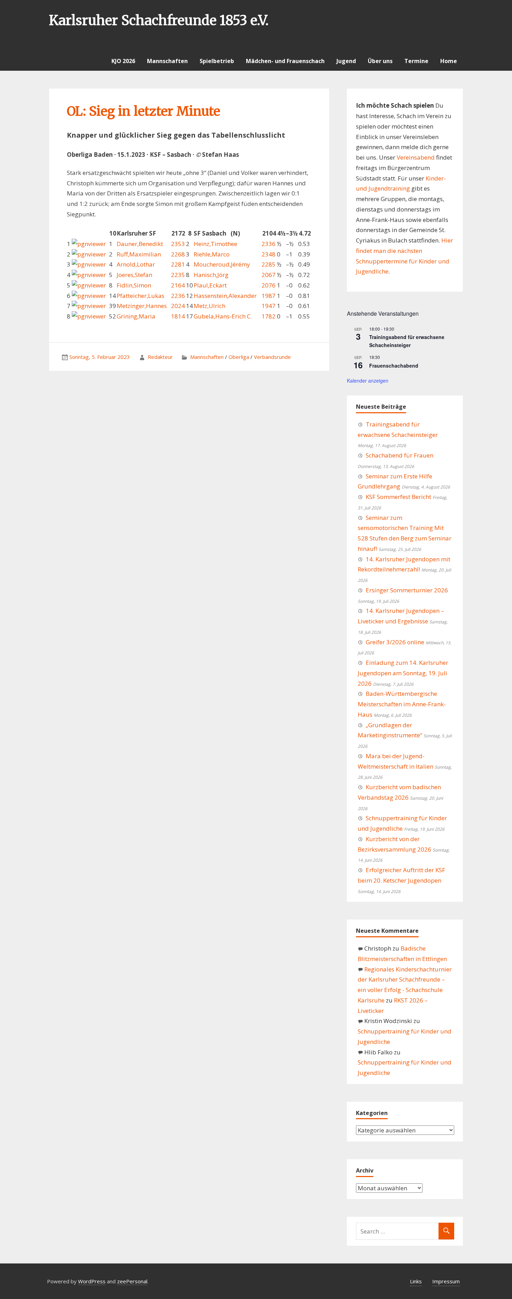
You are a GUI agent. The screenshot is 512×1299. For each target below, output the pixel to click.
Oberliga (238, 356)
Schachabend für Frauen (399, 455)
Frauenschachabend (393, 365)
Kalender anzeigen (367, 380)
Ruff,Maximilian (139, 254)
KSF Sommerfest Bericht (398, 497)
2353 (178, 244)
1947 (269, 306)
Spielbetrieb (217, 61)
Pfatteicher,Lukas (140, 296)
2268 (178, 254)
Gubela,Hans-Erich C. (223, 316)
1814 (178, 316)
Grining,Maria (136, 316)
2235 (178, 275)
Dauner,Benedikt (140, 244)
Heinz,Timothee (215, 244)
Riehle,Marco (212, 254)
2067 (269, 275)
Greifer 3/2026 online (395, 642)
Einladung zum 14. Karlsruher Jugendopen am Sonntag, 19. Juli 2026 (403, 673)
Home (448, 61)
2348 (269, 254)
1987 (269, 296)
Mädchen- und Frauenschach (285, 61)
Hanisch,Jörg (211, 275)
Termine (416, 61)
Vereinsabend (416, 157)
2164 (178, 285)
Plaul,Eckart (210, 285)
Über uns (380, 61)
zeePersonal (132, 1281)
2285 (269, 264)
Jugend (346, 61)
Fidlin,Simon (134, 285)
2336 (269, 244)
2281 (178, 264)
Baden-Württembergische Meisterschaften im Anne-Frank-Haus (402, 704)
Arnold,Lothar (136, 264)
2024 (178, 306)
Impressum (446, 1281)
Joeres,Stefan (134, 275)
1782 (269, 316)
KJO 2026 (123, 61)
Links (416, 1281)
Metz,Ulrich (209, 306)
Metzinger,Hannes (142, 306)
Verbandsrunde (272, 356)
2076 (269, 285)
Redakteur (160, 356)
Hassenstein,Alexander (225, 296)
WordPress (92, 1281)
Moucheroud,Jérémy (222, 264)
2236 (178, 296)
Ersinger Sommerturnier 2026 (407, 590)
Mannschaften (167, 61)
